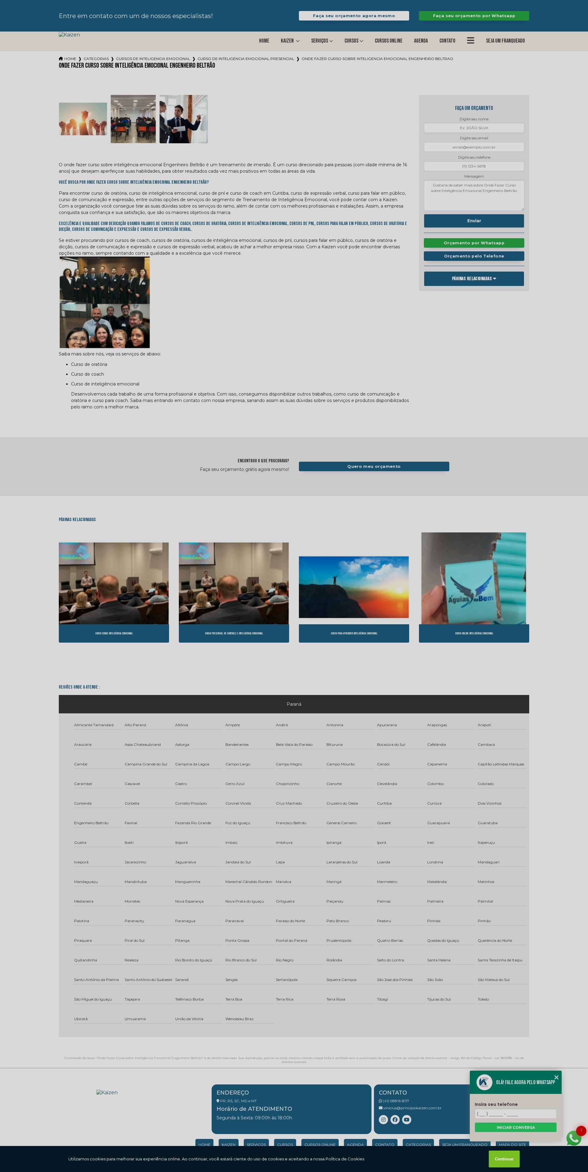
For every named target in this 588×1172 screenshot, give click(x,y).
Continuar (504, 1159)
